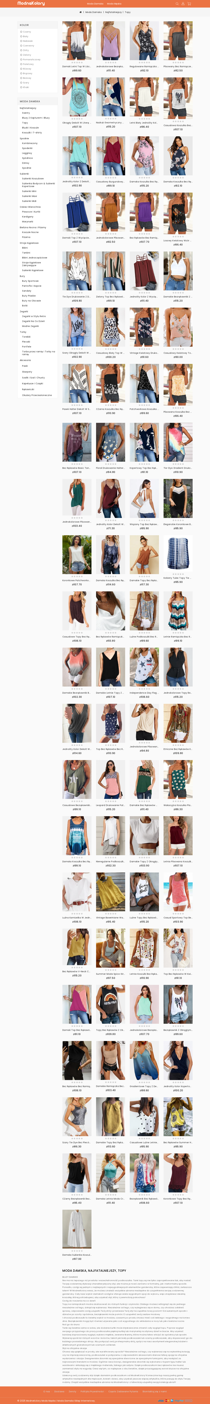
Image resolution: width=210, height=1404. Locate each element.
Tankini (26, 252)
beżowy (27, 78)
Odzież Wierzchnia (30, 206)
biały (25, 36)
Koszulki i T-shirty (32, 132)
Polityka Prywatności (92, 1391)
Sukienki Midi (29, 201)
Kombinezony (30, 143)
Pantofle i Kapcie (32, 285)
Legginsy (27, 153)
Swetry (26, 112)
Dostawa (59, 1391)
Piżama (26, 237)
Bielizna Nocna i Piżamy (33, 227)
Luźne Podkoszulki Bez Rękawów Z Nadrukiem (155, 636)
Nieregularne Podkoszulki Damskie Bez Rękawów (123, 861)
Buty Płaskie (29, 295)
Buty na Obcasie (31, 300)
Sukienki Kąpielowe (32, 270)
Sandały (26, 290)
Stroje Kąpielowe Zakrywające (31, 264)
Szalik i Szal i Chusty (33, 377)
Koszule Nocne (30, 232)
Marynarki (27, 221)
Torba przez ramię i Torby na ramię (38, 353)
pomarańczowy (32, 59)
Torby (23, 332)
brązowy (27, 73)
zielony (27, 55)
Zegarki (24, 311)
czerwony (28, 45)
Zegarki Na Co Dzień (33, 321)
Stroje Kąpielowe (29, 243)
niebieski (28, 41)
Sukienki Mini (29, 191)
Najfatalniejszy (113, 12)
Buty (22, 276)
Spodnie (24, 138)
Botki (25, 305)
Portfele (26, 346)
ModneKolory (33, 1400)
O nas (46, 1391)
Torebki (26, 336)
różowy (27, 68)
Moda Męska (114, 3)
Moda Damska (95, 3)
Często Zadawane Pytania (123, 1391)
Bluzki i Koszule (30, 127)
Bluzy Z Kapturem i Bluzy (36, 117)
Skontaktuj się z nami (155, 1391)
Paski (25, 365)
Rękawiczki (28, 389)
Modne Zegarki (30, 326)
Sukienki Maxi (29, 196)
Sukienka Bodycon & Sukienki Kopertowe (38, 185)
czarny (27, 31)
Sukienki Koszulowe (33, 178)
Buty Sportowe (30, 280)
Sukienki (24, 173)
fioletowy (28, 64)
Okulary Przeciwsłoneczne (37, 395)
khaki (26, 87)
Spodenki (27, 148)
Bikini (25, 247)
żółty (26, 50)
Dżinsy (25, 163)
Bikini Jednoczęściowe (34, 257)
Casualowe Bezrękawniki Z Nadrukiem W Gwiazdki (90, 805)
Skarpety (27, 371)
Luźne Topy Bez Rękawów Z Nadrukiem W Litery (156, 917)
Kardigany (28, 216)
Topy (128, 12)
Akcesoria (25, 360)
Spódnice (27, 158)
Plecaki (26, 341)
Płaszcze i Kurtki (31, 211)
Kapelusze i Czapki (32, 383)
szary (26, 82)
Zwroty (72, 1391)
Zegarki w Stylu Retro (34, 316)
